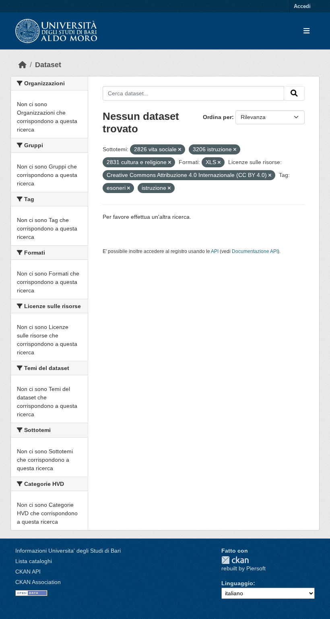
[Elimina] (179, 149)
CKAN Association (38, 582)
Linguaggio (237, 583)
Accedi (302, 6)
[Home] (23, 65)
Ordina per (217, 117)
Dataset (48, 65)
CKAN (235, 560)
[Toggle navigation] (306, 31)
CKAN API (28, 571)
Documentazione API (255, 251)
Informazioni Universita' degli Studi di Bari (68, 550)
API (215, 251)
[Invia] (294, 93)
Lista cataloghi (33, 561)
